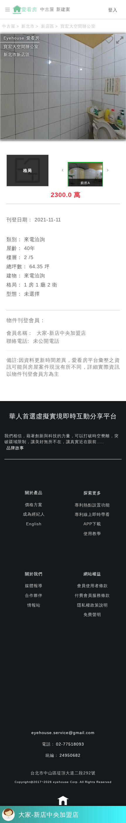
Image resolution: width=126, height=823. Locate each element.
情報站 (33, 605)
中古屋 (47, 9)
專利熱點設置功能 (92, 505)
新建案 (63, 9)
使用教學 (92, 533)
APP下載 (92, 523)
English (34, 523)
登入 (113, 9)
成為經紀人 (34, 514)
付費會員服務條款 (92, 595)
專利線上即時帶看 (92, 514)
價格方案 (33, 504)
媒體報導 (33, 585)
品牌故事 (15, 448)
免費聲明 (92, 614)
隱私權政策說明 (92, 605)
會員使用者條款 (92, 585)
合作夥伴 (33, 595)
